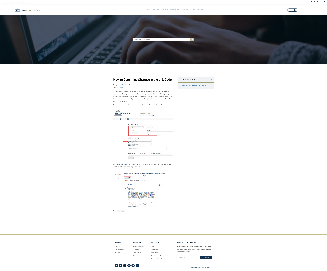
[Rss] (137, 265)
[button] (147, 10)
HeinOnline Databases (127, 85)
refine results (120, 164)
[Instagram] (124, 265)
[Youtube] (133, 265)
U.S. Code (120, 87)
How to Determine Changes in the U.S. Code (193, 85)
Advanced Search (158, 99)
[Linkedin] (129, 265)
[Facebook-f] (120, 265)
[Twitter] (116, 265)
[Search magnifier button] (192, 39)
